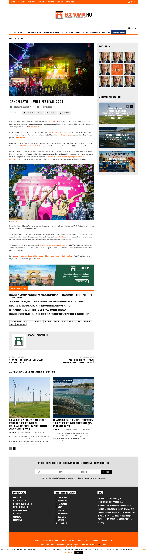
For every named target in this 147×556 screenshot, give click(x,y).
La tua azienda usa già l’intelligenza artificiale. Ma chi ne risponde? (37, 310)
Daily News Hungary (53, 256)
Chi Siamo (17, 517)
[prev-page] (10, 448)
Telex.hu (31, 256)
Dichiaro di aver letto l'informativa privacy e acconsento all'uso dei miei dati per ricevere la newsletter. (74, 478)
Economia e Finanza (21, 510)
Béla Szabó (63, 237)
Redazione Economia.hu (24, 107)
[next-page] (14, 448)
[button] (131, 2)
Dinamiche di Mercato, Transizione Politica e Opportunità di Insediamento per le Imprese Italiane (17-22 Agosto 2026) (51, 296)
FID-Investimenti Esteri (22, 504)
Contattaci (17, 520)
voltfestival (21, 324)
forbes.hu (23, 256)
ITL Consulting (61, 497)
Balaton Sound (16, 322)
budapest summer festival (33, 322)
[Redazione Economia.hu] (11, 106)
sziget (79, 322)
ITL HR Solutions (62, 513)
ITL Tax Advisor (61, 504)
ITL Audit (58, 507)
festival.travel (40, 256)
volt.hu (15, 221)
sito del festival (33, 127)
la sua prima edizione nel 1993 (60, 132)
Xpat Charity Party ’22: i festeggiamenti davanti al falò (78, 361)
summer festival (68, 322)
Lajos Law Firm (61, 523)
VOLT (12, 324)
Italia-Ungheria (19, 500)
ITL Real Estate (61, 517)
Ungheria (87, 322)
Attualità (19, 39)
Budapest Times (67, 256)
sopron (56, 322)
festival (48, 322)
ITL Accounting (61, 500)
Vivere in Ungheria (20, 507)
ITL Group (17, 513)
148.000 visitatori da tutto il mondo (32, 146)
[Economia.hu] (73, 15)
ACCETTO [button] (78, 552)
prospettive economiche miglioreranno (53, 245)
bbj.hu (16, 256)
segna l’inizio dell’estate (64, 135)
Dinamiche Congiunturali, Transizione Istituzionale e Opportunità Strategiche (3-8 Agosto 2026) (49, 314)
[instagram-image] (104, 57)
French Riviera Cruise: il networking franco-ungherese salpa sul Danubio (39, 305)
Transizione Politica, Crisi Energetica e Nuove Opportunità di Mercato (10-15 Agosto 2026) (46, 301)
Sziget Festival (20, 137)
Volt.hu (38, 259)
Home (11, 39)
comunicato (51, 121)
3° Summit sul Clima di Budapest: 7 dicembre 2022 (26, 361)
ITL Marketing (60, 520)
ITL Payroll (59, 510)
